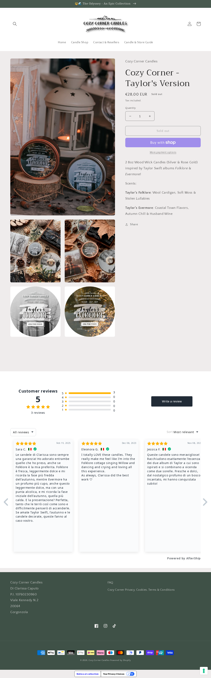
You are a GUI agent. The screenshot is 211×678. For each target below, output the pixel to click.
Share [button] (134, 224)
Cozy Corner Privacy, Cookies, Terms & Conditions (141, 589)
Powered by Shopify (120, 660)
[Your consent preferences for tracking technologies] (204, 671)
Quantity (130, 107)
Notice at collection (88, 674)
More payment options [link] (163, 152)
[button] (14, 23)
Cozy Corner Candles (99, 660)
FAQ (110, 582)
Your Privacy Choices (113, 674)
